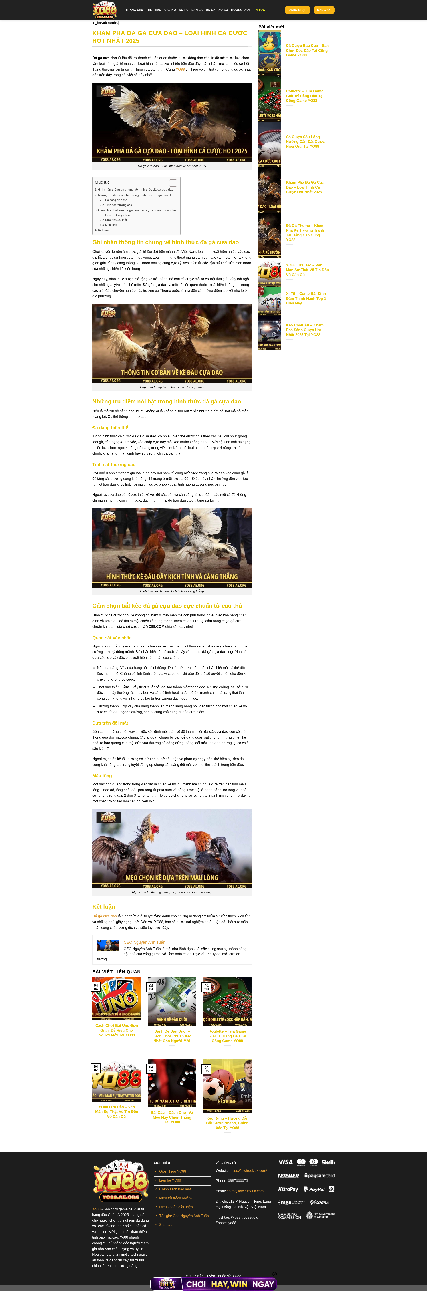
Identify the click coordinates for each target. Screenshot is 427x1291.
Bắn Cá (197, 10)
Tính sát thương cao (118, 205)
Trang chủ (134, 10)
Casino (170, 10)
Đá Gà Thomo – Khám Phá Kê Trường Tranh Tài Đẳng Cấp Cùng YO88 (305, 233)
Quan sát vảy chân (117, 215)
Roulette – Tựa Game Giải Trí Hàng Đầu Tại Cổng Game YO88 (227, 1036)
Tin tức (259, 10)
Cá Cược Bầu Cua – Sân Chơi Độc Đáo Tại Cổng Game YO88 (307, 50)
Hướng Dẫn (240, 10)
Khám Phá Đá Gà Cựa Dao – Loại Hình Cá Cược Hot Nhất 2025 (305, 187)
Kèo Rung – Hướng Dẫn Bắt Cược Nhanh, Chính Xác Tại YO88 (227, 1123)
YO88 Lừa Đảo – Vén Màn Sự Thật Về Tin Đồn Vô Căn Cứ (116, 1112)
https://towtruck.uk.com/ (248, 1170)
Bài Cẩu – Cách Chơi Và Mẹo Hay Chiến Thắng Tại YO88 (172, 1117)
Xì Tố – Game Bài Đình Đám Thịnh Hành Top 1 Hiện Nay (306, 298)
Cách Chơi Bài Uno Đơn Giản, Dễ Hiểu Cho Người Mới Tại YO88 (116, 1030)
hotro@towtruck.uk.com (245, 1191)
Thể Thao (153, 10)
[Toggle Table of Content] (171, 183)
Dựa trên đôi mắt (116, 220)
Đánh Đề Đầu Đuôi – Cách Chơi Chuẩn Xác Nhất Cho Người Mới (172, 1036)
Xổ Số (223, 10)
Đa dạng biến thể (116, 200)
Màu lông (111, 224)
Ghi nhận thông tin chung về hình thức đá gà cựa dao (135, 189)
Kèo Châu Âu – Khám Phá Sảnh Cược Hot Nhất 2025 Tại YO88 (305, 330)
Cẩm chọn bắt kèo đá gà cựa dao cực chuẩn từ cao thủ (137, 210)
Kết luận (104, 230)
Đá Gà (210, 10)
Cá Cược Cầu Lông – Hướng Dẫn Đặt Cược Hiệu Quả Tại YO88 (305, 142)
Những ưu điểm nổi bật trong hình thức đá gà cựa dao (136, 195)
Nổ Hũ (183, 10)
